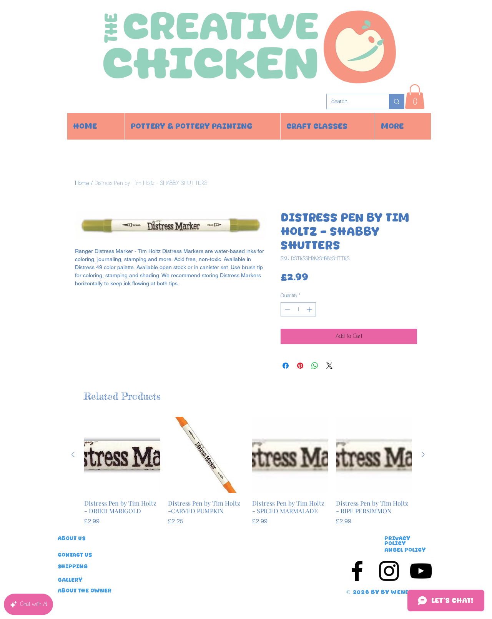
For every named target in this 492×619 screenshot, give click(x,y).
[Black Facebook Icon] (357, 570)
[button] (414, 96)
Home (82, 183)
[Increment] (310, 309)
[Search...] (396, 101)
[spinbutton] (298, 309)
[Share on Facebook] (285, 365)
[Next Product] (423, 454)
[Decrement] (286, 309)
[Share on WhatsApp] (314, 365)
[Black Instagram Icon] (389, 570)
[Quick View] (122, 455)
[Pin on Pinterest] (300, 365)
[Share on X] (329, 365)
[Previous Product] (73, 454)
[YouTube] (420, 570)
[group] (248, 471)
